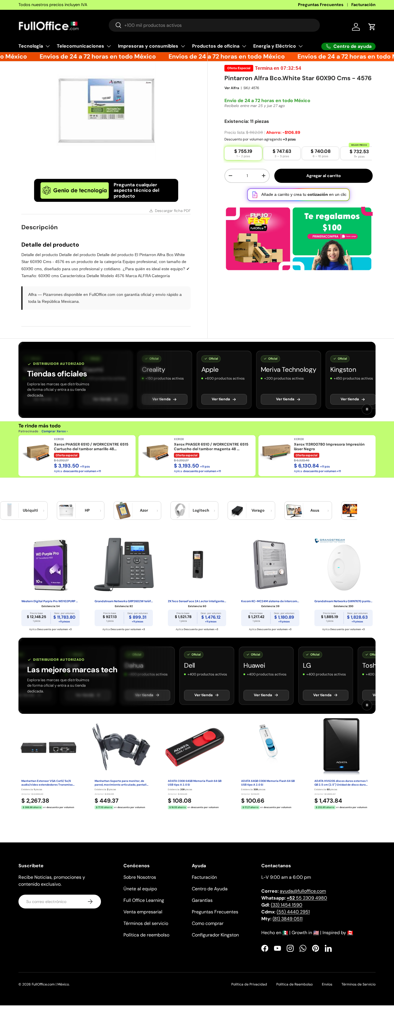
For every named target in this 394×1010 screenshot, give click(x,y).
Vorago (258, 510)
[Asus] (294, 510)
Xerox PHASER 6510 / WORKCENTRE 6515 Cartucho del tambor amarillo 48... (91, 446)
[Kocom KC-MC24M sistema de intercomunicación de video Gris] (270, 564)
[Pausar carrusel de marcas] (367, 409)
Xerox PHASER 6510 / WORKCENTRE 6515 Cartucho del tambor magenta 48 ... (211, 446)
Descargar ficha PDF (173, 210)
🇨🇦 (350, 933)
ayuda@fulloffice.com (303, 891)
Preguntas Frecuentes (321, 4)
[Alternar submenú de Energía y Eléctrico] (300, 46)
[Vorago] (237, 510)
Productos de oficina (215, 46)
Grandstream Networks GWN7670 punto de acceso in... (343, 601)
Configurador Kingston (215, 935)
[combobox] (214, 25)
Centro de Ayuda (210, 889)
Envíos (327, 984)
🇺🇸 (316, 933)
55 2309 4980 (307, 898)
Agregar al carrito (323, 175)
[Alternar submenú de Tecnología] (47, 46)
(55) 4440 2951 (293, 912)
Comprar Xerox (54, 431)
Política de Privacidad (249, 984)
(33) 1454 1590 (286, 905)
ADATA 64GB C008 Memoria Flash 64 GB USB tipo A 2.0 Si (268, 782)
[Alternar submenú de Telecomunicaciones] (108, 46)
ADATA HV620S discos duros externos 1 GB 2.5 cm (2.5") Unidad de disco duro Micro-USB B (340, 783)
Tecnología (30, 46)
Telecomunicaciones (80, 46)
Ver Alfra (231, 88)
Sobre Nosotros (139, 877)
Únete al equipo (140, 889)
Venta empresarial (142, 912)
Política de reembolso (146, 935)
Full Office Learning (143, 900)
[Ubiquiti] (9, 510)
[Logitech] (180, 510)
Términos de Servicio (359, 984)
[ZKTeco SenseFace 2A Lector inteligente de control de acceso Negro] (197, 564)
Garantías (202, 900)
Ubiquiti (30, 510)
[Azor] (123, 510)
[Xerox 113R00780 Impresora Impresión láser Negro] (276, 453)
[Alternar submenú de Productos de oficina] (244, 46)
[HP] (66, 510)
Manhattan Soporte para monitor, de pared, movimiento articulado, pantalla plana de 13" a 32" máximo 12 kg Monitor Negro (121, 783)
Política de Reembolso (294, 984)
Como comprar (208, 923)
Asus (314, 510)
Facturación (363, 4)
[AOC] (351, 510)
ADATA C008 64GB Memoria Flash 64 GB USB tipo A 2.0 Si (195, 782)
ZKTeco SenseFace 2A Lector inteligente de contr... (197, 601)
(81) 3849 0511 (288, 919)
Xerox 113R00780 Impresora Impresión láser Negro (329, 446)
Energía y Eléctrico (274, 46)
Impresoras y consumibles (148, 46)
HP (87, 510)
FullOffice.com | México (50, 984)
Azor (144, 510)
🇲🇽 (285, 933)
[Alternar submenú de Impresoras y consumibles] (182, 46)
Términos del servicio (145, 923)
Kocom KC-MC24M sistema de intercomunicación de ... (270, 601)
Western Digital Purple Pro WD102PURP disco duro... (50, 601)
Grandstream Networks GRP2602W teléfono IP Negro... (124, 601)
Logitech (201, 510)
